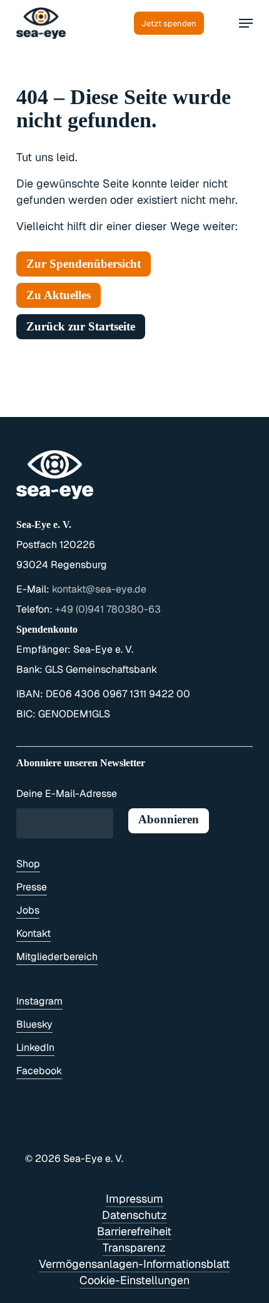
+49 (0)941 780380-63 (108, 609)
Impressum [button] (134, 1198)
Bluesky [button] (34, 1024)
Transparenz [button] (134, 1247)
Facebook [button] (39, 1070)
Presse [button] (31, 887)
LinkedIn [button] (35, 1047)
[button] (246, 23)
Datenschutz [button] (134, 1215)
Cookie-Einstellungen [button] (134, 1280)
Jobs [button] (27, 910)
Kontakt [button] (33, 933)
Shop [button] (28, 863)
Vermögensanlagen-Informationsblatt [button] (134, 1264)
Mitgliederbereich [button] (57, 956)
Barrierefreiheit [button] (134, 1231)
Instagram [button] (39, 1001)
